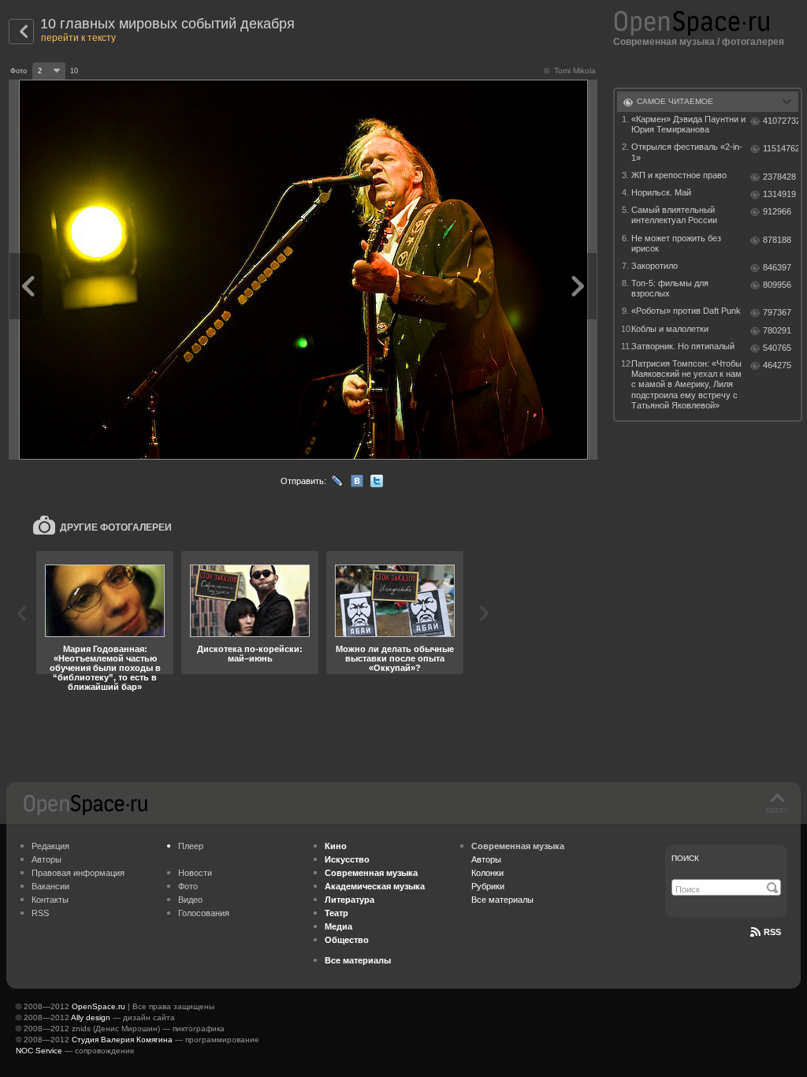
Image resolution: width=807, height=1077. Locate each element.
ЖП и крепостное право (679, 175)
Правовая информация (78, 873)
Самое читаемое (675, 101)
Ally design (90, 1017)
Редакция (50, 846)
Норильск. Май (661, 192)
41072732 (780, 120)
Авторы (46, 859)
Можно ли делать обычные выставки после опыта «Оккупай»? (395, 658)
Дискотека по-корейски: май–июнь (250, 653)
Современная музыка (664, 41)
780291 (777, 330)
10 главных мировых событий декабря (167, 24)
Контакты (50, 899)
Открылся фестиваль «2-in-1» (686, 152)
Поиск (685, 858)
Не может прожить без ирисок (676, 243)
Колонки (487, 873)
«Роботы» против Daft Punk (686, 310)
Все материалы (502, 899)
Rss (772, 932)
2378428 (779, 176)
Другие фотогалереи (116, 527)
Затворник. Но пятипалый (682, 346)
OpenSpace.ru (98, 1006)
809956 (777, 284)
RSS (40, 913)
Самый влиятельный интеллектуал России (674, 215)
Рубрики (487, 886)
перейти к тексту (78, 37)
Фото (188, 886)
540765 (777, 347)
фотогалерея (753, 41)
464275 (777, 365)
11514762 (780, 148)
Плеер (190, 846)
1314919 (779, 194)
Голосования (203, 913)
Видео (190, 899)
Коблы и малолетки (669, 329)
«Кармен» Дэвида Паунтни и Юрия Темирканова (688, 124)
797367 (777, 312)
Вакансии (50, 886)
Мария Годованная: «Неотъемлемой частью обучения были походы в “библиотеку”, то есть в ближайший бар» (105, 667)
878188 (777, 239)
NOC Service (39, 1050)
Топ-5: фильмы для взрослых (669, 288)
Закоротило (654, 265)
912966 (777, 211)
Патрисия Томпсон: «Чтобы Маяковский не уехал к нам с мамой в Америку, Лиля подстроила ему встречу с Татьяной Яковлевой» (686, 384)
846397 (777, 267)
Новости (195, 873)
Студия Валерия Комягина (122, 1039)
